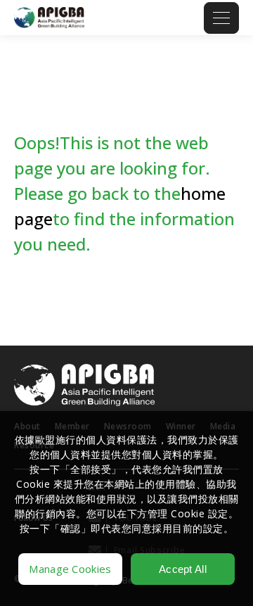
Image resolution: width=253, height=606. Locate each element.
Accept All (183, 569)
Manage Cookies (70, 569)
